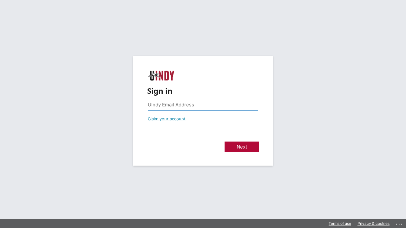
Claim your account (167, 118)
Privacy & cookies (373, 223)
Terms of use (340, 223)
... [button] (399, 222)
